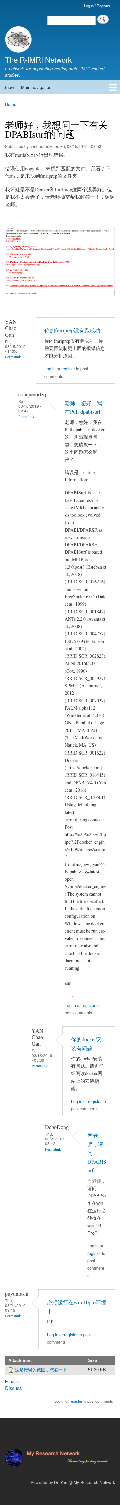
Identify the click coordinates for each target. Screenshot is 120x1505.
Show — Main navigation (27, 87)
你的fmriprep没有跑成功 (72, 330)
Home (10, 104)
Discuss (13, 1387)
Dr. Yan (60, 1482)
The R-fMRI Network (38, 59)
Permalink (13, 356)
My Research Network (94, 1482)
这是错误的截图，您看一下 (41, 1369)
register (68, 369)
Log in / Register (97, 5)
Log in (50, 369)
